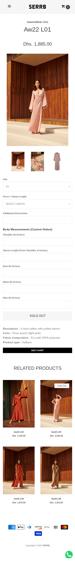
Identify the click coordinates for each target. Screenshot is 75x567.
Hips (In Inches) (11, 297)
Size (5, 179)
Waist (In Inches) (12, 282)
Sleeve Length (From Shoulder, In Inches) (25, 250)
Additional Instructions (15, 213)
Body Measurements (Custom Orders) (27, 229)
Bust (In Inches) (11, 266)
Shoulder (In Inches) (14, 234)
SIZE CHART (37, 350)
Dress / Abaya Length (15, 196)
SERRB (46, 545)
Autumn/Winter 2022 (37, 22)
